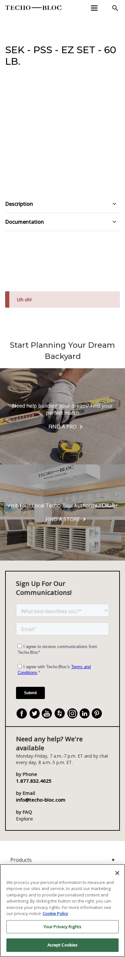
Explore (24, 818)
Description (19, 203)
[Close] (117, 873)
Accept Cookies (62, 945)
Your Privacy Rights (62, 926)
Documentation (24, 221)
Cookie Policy (55, 913)
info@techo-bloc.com (40, 799)
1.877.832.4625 (34, 781)
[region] (62, 910)
